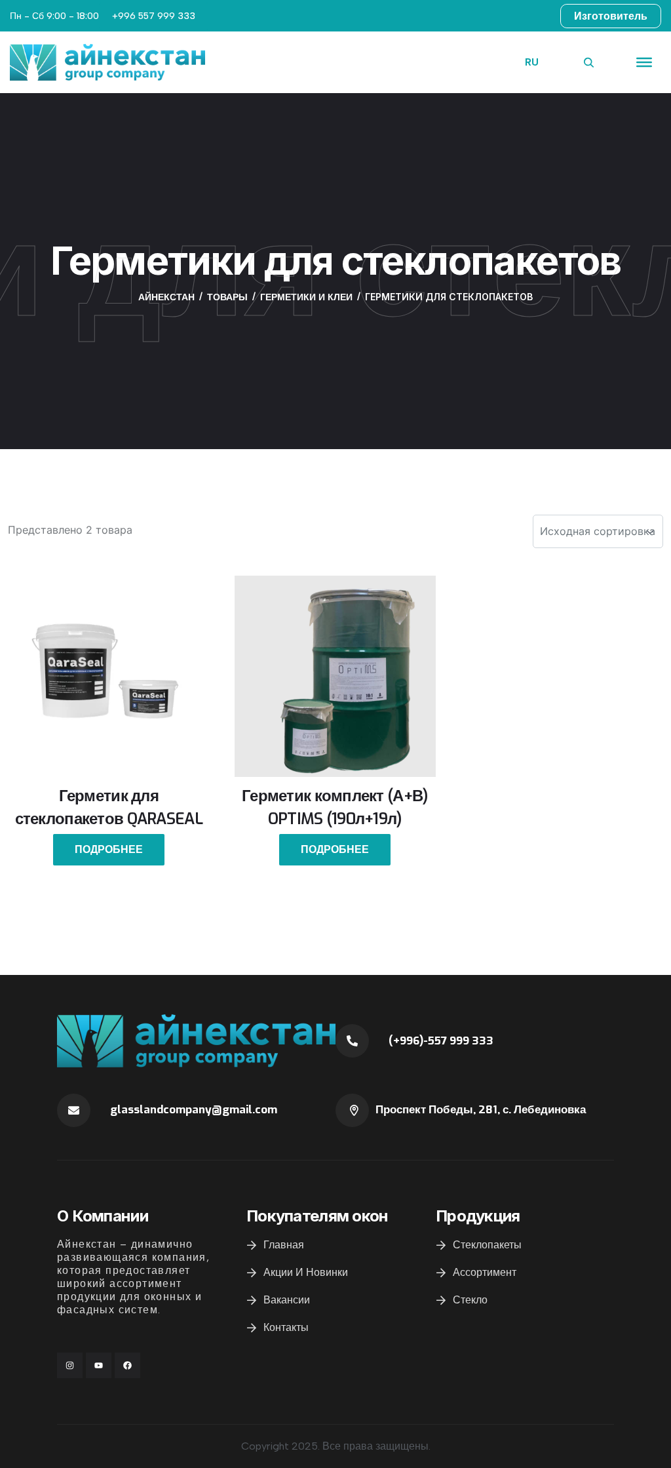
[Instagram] (70, 1365)
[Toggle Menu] (644, 62)
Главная (283, 1245)
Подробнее (109, 849)
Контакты (286, 1327)
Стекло (470, 1300)
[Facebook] (127, 1365)
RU (532, 62)
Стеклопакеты (487, 1245)
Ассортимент (484, 1272)
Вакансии (286, 1300)
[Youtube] (98, 1365)
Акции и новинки (305, 1272)
